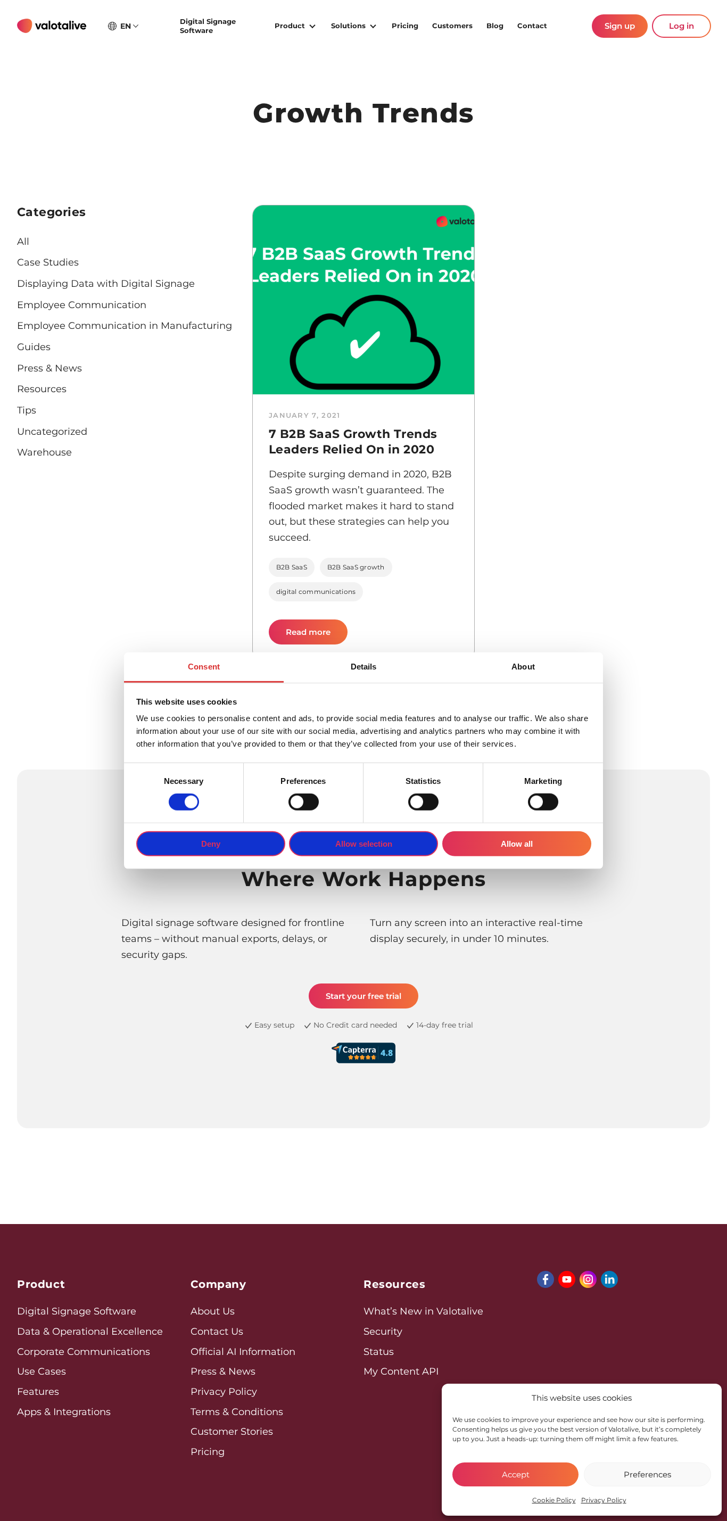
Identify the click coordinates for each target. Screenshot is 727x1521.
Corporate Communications (83, 1352)
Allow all (517, 843)
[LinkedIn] (609, 1279)
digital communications (316, 592)
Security (382, 1331)
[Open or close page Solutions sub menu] (373, 25)
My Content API (401, 1371)
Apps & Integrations (64, 1412)
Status (378, 1352)
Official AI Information (243, 1352)
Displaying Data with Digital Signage (106, 284)
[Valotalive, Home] (51, 26)
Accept (516, 1474)
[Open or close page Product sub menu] (312, 25)
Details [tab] (364, 666)
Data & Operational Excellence (90, 1331)
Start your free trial (363, 996)
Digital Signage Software (208, 26)
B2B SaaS (291, 567)
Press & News (49, 368)
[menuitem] (220, 26)
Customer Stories (232, 1431)
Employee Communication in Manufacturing (124, 326)
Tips (26, 410)
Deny (210, 843)
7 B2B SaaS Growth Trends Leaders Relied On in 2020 (353, 442)
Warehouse (44, 452)
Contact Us (217, 1331)
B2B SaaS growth (356, 567)
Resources (42, 389)
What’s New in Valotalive (423, 1311)
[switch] (303, 802)
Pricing (405, 25)
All (23, 241)
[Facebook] (545, 1279)
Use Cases (41, 1371)
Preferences (647, 1474)
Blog (494, 25)
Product (290, 25)
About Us (213, 1311)
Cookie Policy (554, 1500)
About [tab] (523, 666)
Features (38, 1392)
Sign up (620, 26)
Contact (532, 25)
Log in (681, 26)
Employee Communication (81, 305)
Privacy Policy (603, 1500)
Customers (452, 25)
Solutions (348, 25)
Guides (34, 347)
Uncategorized (52, 431)
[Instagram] (588, 1279)
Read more (317, 635)
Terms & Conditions (237, 1412)
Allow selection (363, 843)
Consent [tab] (204, 666)
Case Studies (48, 262)
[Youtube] (566, 1279)
